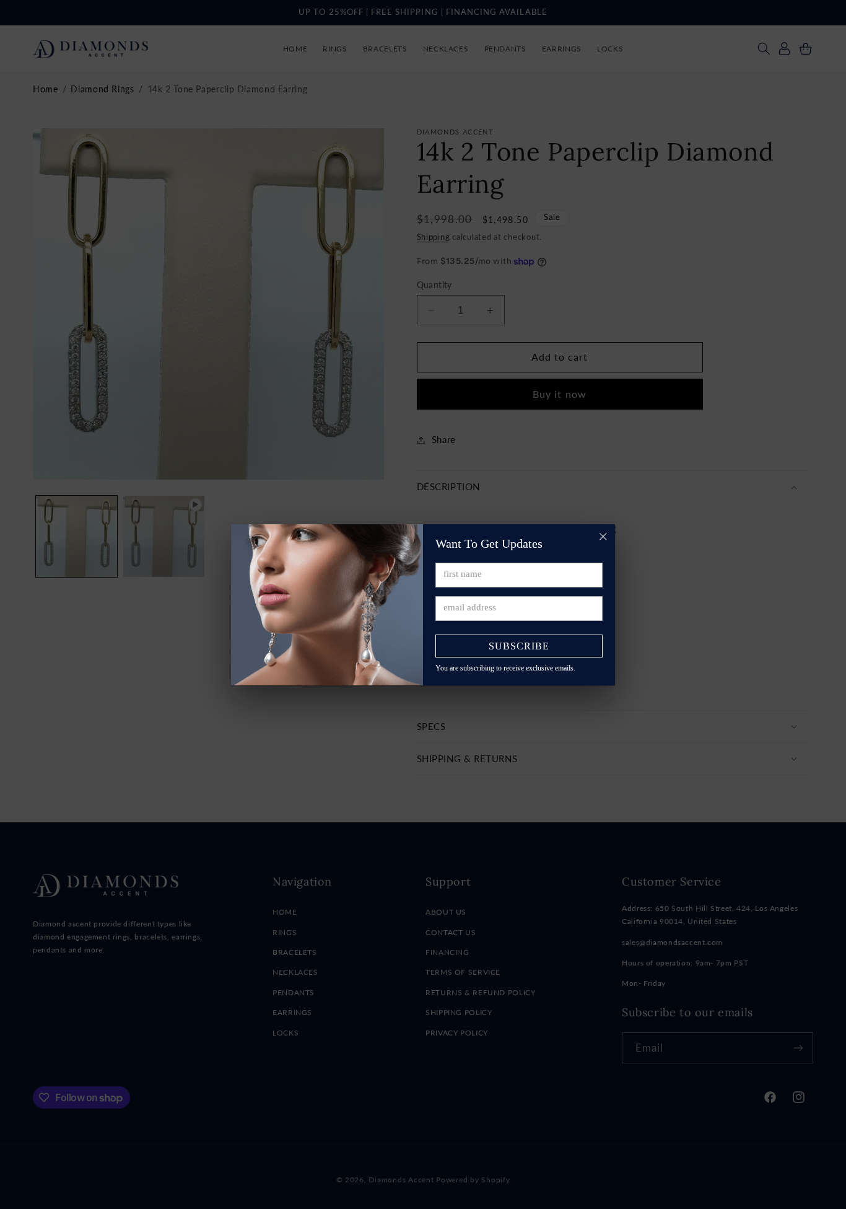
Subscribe (519, 646)
